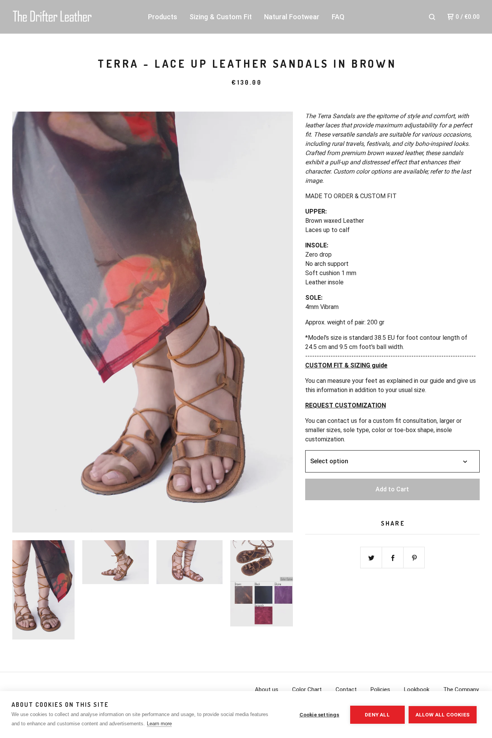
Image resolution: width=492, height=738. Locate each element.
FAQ (338, 17)
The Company (461, 689)
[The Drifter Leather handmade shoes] (52, 17)
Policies (380, 689)
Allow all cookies (443, 714)
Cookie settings (319, 714)
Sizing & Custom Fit (220, 17)
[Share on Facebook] (393, 558)
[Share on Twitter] (371, 558)
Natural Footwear (291, 17)
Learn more (159, 723)
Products (162, 17)
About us (266, 689)
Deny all (377, 714)
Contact (346, 689)
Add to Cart (392, 489)
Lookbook (416, 689)
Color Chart (307, 689)
